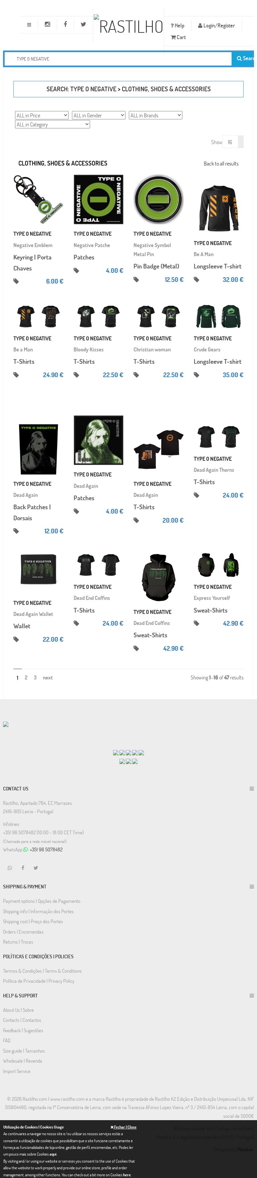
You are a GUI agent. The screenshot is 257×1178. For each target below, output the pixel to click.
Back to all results (221, 163)
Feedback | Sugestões (23, 1030)
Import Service (16, 1071)
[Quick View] (59, 190)
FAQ (6, 1040)
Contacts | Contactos (22, 1019)
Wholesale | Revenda (22, 1060)
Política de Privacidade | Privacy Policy (38, 980)
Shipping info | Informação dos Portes (38, 911)
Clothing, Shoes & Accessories (166, 89)
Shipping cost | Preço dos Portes (33, 921)
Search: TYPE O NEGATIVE (81, 89)
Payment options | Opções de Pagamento (41, 900)
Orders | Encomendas (23, 931)
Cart (181, 36)
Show (217, 141)
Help (179, 25)
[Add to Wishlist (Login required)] (59, 200)
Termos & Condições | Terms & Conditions (42, 970)
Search (247, 58)
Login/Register (218, 25)
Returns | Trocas (18, 941)
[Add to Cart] (59, 180)
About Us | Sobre (18, 1009)
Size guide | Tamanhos (24, 1050)
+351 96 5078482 (46, 849)
